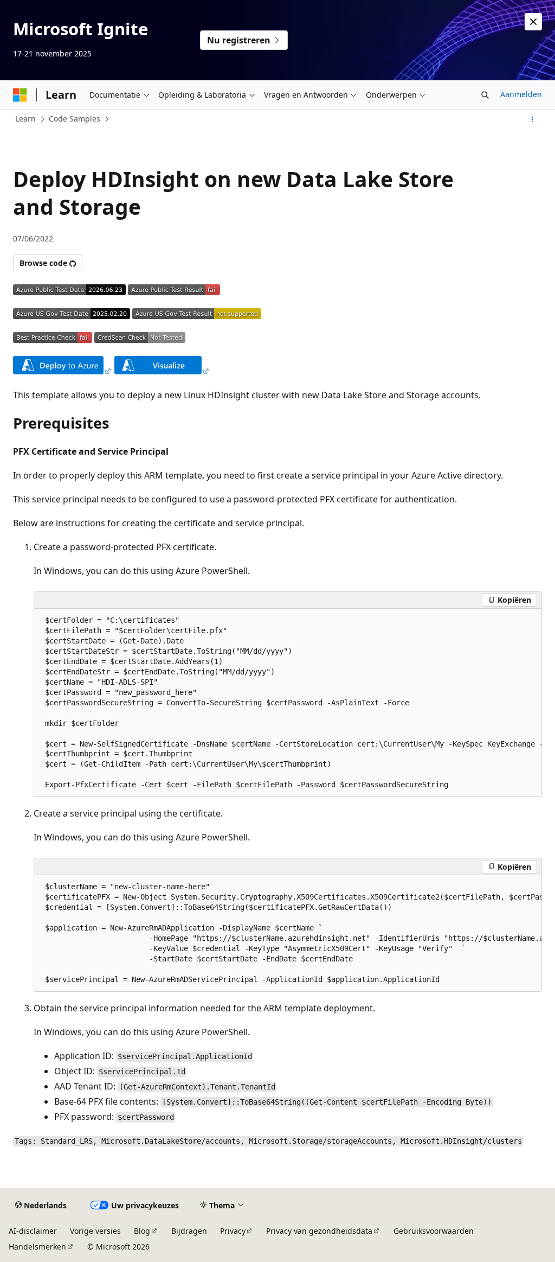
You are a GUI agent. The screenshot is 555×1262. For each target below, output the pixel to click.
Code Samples (74, 118)
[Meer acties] (532, 119)
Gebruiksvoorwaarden (433, 1231)
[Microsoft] (20, 95)
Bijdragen (189, 1231)
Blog (142, 1231)
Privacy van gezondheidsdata (319, 1231)
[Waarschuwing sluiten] (533, 21)
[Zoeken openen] (485, 95)
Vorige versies (95, 1231)
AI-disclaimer (33, 1231)
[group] (288, 703)
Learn (25, 118)
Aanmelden (521, 94)
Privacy (233, 1231)
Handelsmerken (37, 1246)
